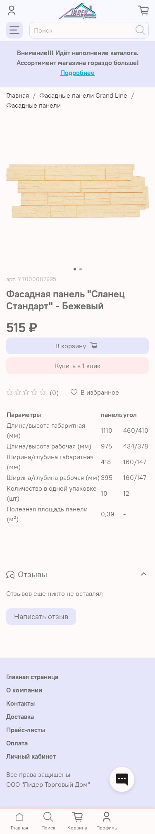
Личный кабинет (31, 756)
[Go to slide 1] (75, 269)
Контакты (20, 703)
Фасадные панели (33, 105)
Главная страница (32, 677)
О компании (24, 690)
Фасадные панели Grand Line (83, 95)
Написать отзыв (41, 616)
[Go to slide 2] (80, 269)
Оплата (17, 743)
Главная (17, 95)
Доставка (20, 716)
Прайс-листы (25, 730)
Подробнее (77, 72)
